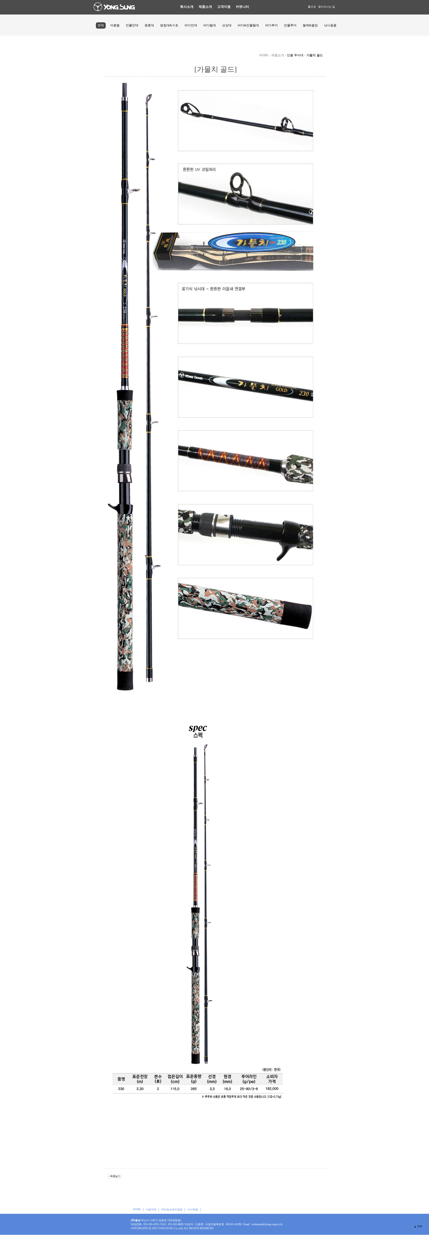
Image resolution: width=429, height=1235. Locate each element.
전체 (101, 25)
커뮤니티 (242, 6)
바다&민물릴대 (248, 25)
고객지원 (224, 6)
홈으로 (312, 6)
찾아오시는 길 (326, 6)
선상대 (226, 25)
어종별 (115, 25)
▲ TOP (418, 1226)
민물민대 (132, 25)
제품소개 (205, 6)
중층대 (149, 25)
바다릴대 (209, 25)
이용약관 (151, 1209)
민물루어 (290, 25)
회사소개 (186, 6)
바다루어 (271, 25)
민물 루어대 (295, 55)
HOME (137, 1209)
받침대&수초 (169, 25)
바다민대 (191, 25)
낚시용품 (330, 25)
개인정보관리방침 (172, 1209)
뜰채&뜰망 (310, 25)
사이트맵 (192, 1209)
